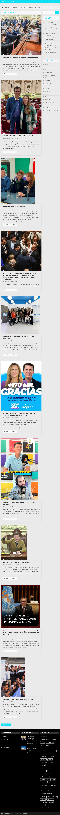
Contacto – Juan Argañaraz (35, 7)
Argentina (53, 739)
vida (48, 808)
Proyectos (14, 7)
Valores (43, 808)
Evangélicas (53, 762)
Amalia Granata (45, 739)
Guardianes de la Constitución (48, 768)
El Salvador (44, 759)
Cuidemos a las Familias (47, 748)
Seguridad (50, 799)
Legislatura (44, 782)
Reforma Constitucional (47, 793)
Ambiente (47, 64)
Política (43, 788)
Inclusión (49, 771)
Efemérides (48, 80)
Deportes (47, 69)
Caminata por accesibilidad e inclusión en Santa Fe (51, 23)
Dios (42, 753)
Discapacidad (48, 72)
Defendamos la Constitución (48, 751)
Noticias (23, 7)
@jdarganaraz (44, 736)
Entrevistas (48, 83)
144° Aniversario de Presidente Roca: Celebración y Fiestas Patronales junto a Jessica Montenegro (51, 45)
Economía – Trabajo (50, 75)
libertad (51, 782)
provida (49, 788)
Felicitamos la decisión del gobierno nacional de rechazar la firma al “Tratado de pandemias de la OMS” (21, 632)
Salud (46, 107)
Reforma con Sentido (46, 791)
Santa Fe (54, 796)
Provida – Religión (49, 102)
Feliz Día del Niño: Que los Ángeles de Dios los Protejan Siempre (51, 54)
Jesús (50, 776)
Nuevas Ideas (53, 785)
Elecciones (51, 756)
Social (46, 113)
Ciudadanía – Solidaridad (51, 67)
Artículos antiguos (7, 724)
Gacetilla (47, 88)
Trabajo (43, 805)
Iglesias (43, 771)
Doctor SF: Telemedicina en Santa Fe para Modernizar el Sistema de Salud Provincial (51, 36)
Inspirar (51, 773)
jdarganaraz (15, 59)
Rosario (43, 796)
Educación (47, 78)
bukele (43, 742)
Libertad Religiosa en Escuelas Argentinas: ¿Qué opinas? (51, 28)
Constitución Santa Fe (46, 745)
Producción (48, 99)
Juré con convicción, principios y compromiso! (21, 57)
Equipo (46, 86)
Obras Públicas (48, 96)
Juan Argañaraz (45, 779)
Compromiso (50, 742)
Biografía (7, 7)
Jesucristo (43, 776)
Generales (47, 91)
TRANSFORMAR (51, 805)
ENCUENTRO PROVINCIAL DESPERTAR (18, 699)
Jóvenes (53, 779)
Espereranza (44, 762)
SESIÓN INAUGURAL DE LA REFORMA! (18, 136)
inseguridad (44, 773)
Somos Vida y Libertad (47, 802)
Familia (43, 765)
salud (48, 796)
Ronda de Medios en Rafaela (14, 207)
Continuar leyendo (11, 73)
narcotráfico (44, 785)
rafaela (54, 788)
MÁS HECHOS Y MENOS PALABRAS (16, 562)
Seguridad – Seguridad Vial (51, 110)
